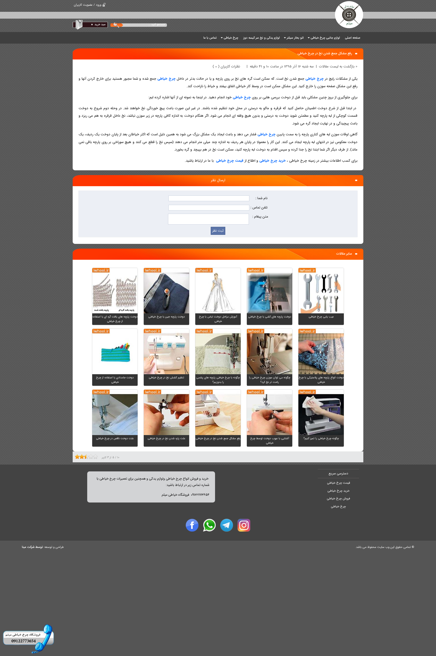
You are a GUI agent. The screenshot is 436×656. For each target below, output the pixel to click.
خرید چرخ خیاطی (338, 490)
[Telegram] (226, 525)
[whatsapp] (209, 525)
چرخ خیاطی (314, 79)
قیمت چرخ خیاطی (338, 482)
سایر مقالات (344, 253)
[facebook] (192, 525)
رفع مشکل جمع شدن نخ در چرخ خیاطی (324, 53)
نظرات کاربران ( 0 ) (226, 66)
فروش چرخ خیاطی (338, 498)
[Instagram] (244, 525)
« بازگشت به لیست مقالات (338, 66)
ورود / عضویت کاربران (87, 4)
